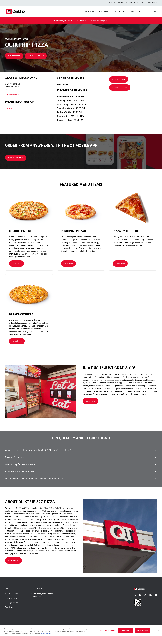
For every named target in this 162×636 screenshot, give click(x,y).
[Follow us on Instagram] (145, 595)
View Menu (90, 401)
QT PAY (113, 11)
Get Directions (14, 56)
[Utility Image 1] (137, 602)
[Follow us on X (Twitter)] (135, 595)
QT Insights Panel (11, 603)
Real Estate (9, 607)
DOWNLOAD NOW (15, 158)
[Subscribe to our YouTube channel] (156, 595)
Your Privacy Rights (107, 630)
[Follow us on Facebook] (140, 595)
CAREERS (112, 3)
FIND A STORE (89, 11)
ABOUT (143, 3)
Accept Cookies (142, 630)
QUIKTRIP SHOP (151, 11)
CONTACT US (152, 3)
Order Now (16, 263)
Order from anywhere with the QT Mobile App (42, 595)
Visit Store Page (118, 79)
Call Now (9, 108)
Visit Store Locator (119, 87)
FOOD (99, 11)
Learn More (17, 341)
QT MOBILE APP (136, 11)
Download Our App (36, 56)
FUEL (106, 11)
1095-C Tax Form (11, 594)
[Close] (158, 630)
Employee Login (11, 598)
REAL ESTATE (133, 3)
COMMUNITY (122, 3)
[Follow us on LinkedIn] (150, 595)
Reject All (125, 630)
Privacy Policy (46, 633)
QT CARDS (123, 11)
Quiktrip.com (13, 560)
